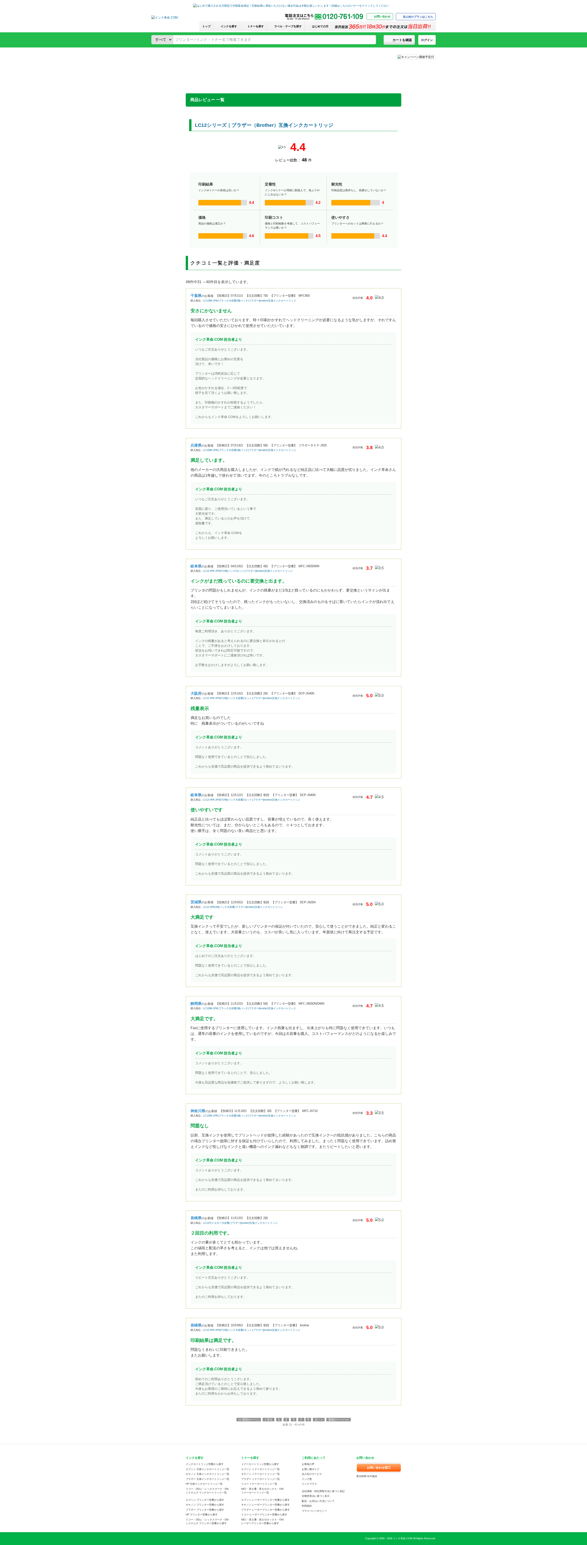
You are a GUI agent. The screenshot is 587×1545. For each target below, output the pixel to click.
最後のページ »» (338, 1419)
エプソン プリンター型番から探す (205, 1499)
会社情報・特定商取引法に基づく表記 (323, 1491)
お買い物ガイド (310, 1469)
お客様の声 (308, 1464)
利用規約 (307, 1505)
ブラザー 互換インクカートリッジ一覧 (207, 1479)
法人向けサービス (312, 1474)
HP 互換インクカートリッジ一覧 (204, 1483)
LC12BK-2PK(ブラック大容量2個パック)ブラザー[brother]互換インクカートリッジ (249, 300)
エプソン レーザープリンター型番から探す (265, 1499)
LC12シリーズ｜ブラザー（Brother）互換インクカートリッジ (264, 125)
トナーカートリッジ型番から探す (260, 1464)
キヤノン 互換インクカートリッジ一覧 (207, 1474)
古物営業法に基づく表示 (315, 1496)
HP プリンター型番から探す (202, 1514)
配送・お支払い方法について (318, 1501)
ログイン (427, 40)
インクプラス (309, 1483)
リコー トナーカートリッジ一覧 (259, 1483)
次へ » (319, 1419)
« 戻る (268, 1419)
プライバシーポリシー (314, 1510)
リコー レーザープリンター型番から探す (264, 1514)
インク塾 (307, 1479)
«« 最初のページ (248, 1419)
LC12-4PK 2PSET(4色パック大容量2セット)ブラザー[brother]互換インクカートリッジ (251, 698)
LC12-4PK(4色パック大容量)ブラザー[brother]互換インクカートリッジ (243, 907)
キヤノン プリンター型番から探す (205, 1504)
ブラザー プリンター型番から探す (205, 1509)
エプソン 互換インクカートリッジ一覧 (207, 1469)
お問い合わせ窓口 (379, 1467)
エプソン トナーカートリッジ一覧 (260, 1469)
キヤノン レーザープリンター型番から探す (265, 1504)
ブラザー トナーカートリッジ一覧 (260, 1479)
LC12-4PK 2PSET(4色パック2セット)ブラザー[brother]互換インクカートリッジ (248, 570)
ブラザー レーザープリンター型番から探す (265, 1509)
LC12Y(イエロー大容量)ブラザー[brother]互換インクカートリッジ (240, 1223)
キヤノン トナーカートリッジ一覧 (260, 1474)
